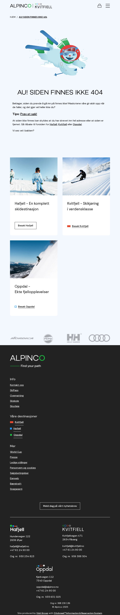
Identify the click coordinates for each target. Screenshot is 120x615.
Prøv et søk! (28, 114)
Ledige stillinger (18, 462)
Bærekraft (15, 483)
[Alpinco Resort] (20, 5)
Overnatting (17, 395)
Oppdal (77, 124)
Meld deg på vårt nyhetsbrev (60, 506)
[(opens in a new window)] (22, 338)
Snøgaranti (16, 489)
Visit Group (42, 613)
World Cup (16, 451)
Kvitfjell (62, 124)
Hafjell (53, 124)
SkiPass (14, 390)
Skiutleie (14, 406)
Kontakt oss (17, 385)
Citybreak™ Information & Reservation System (78, 613)
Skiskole (14, 401)
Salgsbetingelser (19, 473)
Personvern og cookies (23, 467)
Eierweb (14, 478)
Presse (14, 457)
